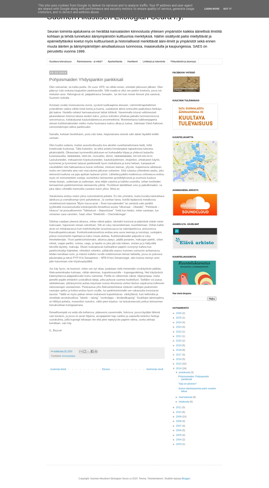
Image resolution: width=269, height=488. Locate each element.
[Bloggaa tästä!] (85, 351)
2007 (179, 425)
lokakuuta (184, 401)
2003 (179, 444)
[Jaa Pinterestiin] (96, 351)
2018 (179, 350)
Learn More (211, 8)
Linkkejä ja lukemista (154, 61)
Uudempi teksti (58, 369)
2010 (179, 412)
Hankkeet (132, 61)
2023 (179, 327)
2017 (179, 354)
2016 (179, 359)
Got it (227, 8)
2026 (179, 313)
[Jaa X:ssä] (88, 351)
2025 (179, 317)
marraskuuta (186, 397)
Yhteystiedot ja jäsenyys (183, 61)
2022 (179, 331)
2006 (179, 430)
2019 (179, 345)
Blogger (186, 478)
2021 (179, 336)
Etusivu (106, 369)
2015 (179, 363)
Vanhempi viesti (154, 369)
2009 (179, 416)
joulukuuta (185, 372)
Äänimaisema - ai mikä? (90, 61)
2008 (179, 421)
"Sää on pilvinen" (187, 383)
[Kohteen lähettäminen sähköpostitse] (81, 351)
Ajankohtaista (115, 61)
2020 (179, 340)
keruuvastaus (68, 356)
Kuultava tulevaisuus (60, 61)
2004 (179, 439)
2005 (179, 435)
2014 (179, 368)
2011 (179, 407)
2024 (179, 322)
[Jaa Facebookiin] (92, 351)
